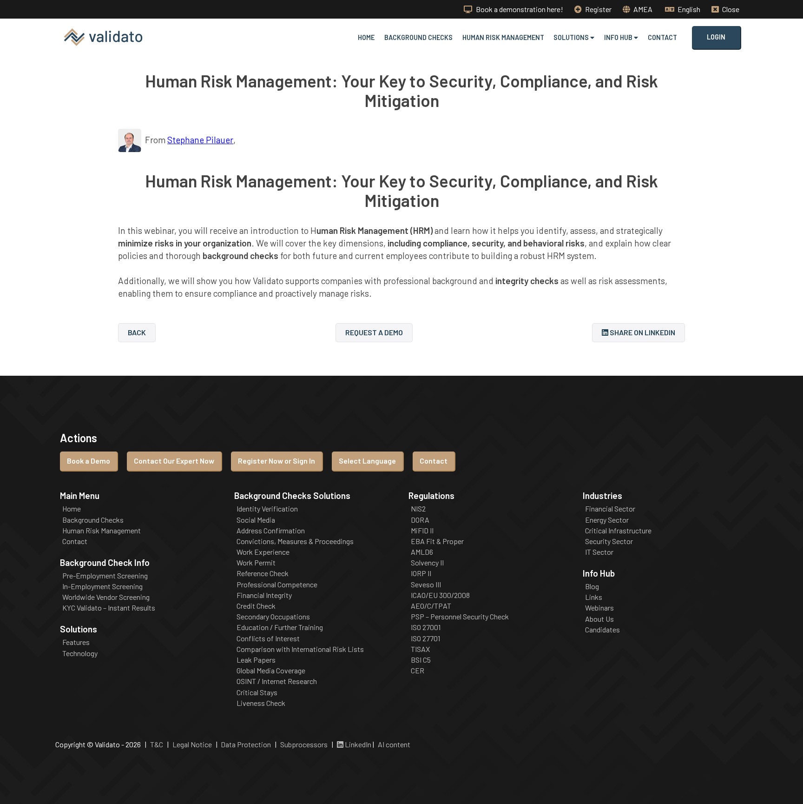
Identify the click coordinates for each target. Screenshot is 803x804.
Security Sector (609, 541)
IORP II (421, 573)
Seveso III (426, 584)
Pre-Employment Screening (105, 575)
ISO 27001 (426, 627)
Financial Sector (610, 509)
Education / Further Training (280, 627)
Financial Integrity (264, 595)
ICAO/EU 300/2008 (440, 595)
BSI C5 (421, 660)
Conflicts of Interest (268, 638)
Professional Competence (277, 584)
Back (137, 332)
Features (76, 642)
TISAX (420, 649)
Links (593, 597)
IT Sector (599, 552)
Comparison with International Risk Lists (300, 649)
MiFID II (422, 530)
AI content (394, 744)
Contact (662, 37)
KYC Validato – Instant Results (108, 608)
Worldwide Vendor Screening (106, 597)
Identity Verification (267, 509)
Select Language (367, 460)
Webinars (599, 608)
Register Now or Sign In (276, 460)
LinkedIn (357, 744)
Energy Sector (607, 520)
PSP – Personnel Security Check (460, 616)
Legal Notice (192, 744)
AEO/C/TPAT (431, 606)
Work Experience (263, 552)
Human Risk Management (503, 37)
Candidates (602, 629)
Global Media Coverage (271, 670)
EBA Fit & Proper (437, 541)
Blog (592, 586)
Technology (80, 653)
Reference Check (263, 573)
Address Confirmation (271, 530)
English (688, 9)
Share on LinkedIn (641, 332)
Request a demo (374, 332)
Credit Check (256, 606)
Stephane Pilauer (200, 139)
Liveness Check (261, 703)
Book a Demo (88, 460)
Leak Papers (256, 660)
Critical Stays (257, 692)
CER (417, 670)
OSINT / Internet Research (277, 681)
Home (366, 37)
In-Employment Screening (102, 586)
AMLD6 (422, 552)
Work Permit (256, 562)
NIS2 (418, 509)
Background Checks (418, 37)
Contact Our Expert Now (174, 460)
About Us (599, 619)
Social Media (256, 520)
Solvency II (427, 562)
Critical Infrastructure (618, 530)
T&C (156, 744)
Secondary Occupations (273, 616)
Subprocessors (304, 744)
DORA (420, 520)
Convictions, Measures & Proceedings (295, 541)
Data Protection (246, 744)
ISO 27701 (425, 638)
